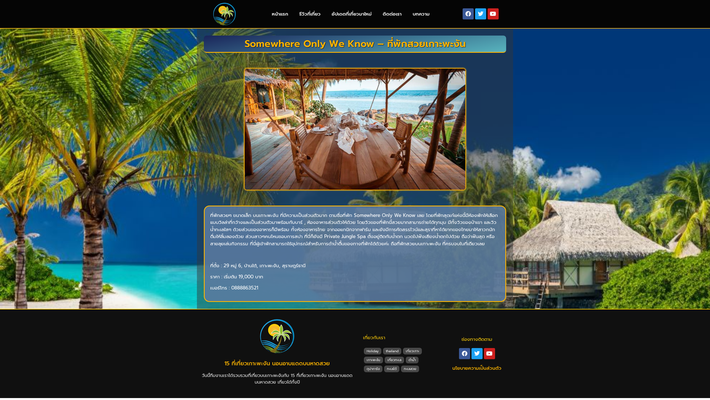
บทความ (421, 14)
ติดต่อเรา (392, 14)
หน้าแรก (280, 14)
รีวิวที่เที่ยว (310, 14)
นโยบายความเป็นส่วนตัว (476, 368)
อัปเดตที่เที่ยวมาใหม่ (352, 14)
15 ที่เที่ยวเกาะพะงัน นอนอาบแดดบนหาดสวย (277, 363)
